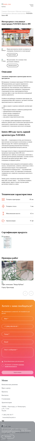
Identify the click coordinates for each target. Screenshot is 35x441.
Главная (4, 11)
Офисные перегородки (23, 11)
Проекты (5, 392)
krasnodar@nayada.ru (9, 417)
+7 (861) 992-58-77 (7, 415)
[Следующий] (30, 43)
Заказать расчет (12, 65)
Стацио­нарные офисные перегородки (13, 13)
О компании (6, 399)
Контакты (5, 395)
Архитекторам (7, 402)
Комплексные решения (10, 384)
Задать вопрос (12, 54)
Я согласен (8, 436)
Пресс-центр (6, 388)
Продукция (11, 11)
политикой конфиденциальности (11, 430)
